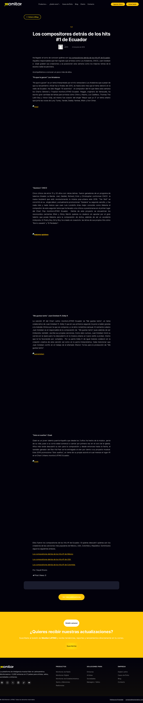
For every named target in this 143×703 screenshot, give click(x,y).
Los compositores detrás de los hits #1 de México (53, 554)
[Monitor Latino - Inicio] (13, 4)
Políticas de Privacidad (116, 699)
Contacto (121, 682)
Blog (119, 679)
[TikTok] (24, 683)
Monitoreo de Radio (63, 672)
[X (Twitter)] (13, 683)
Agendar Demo (118, 4)
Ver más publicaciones (71, 597)
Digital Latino (123, 672)
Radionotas (60, 686)
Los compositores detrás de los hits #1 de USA (52, 559)
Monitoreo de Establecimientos (67, 679)
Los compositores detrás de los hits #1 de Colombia (54, 565)
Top (71, 27)
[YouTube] (29, 683)
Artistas (90, 675)
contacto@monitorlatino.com (134, 699)
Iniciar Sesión (132, 4)
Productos (42, 4)
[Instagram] (7, 683)
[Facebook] (2, 683)
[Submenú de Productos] (46, 4)
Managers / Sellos (93, 682)
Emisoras (90, 672)
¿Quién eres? (54, 4)
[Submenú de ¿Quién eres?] (59, 4)
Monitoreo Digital (62, 675)
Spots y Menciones (63, 682)
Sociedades (91, 679)
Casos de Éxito (123, 675)
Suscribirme (71, 646)
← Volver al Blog (32, 17)
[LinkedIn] (18, 683)
